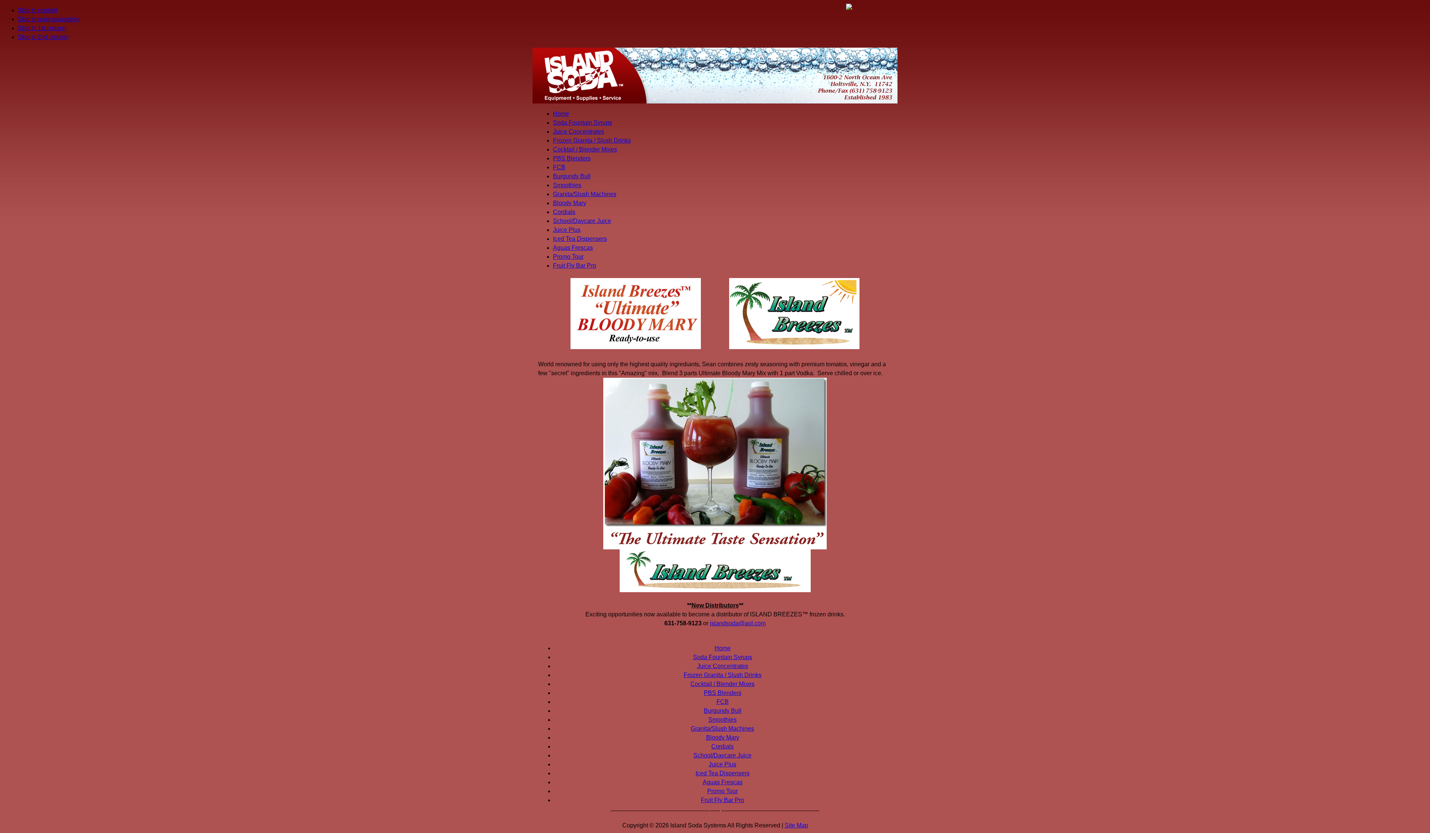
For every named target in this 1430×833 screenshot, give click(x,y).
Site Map (796, 825)
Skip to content (37, 10)
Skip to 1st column (42, 28)
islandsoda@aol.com (738, 623)
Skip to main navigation (49, 19)
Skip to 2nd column (43, 37)
